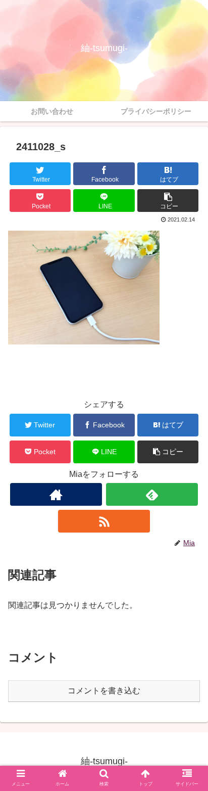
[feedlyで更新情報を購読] (152, 494)
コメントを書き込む (104, 690)
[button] (168, 200)
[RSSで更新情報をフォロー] (104, 521)
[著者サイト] (56, 494)
